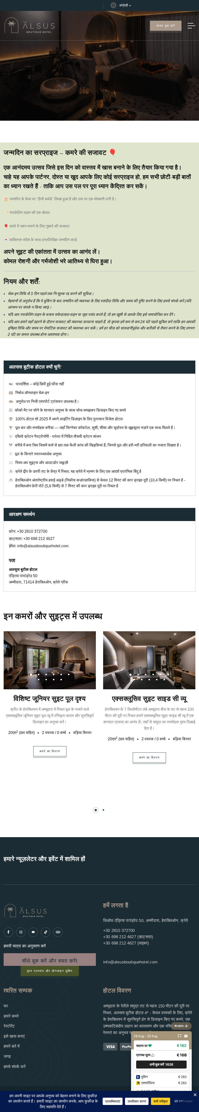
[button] (30, 674)
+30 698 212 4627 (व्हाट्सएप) (128, 937)
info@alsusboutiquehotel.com (42, 546)
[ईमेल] (186, 1036)
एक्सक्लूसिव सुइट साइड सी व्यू (149, 699)
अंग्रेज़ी (123, 5)
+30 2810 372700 (32, 531)
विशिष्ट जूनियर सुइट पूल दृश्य (50, 699)
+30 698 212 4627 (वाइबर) (126, 943)
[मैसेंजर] (179, 1036)
